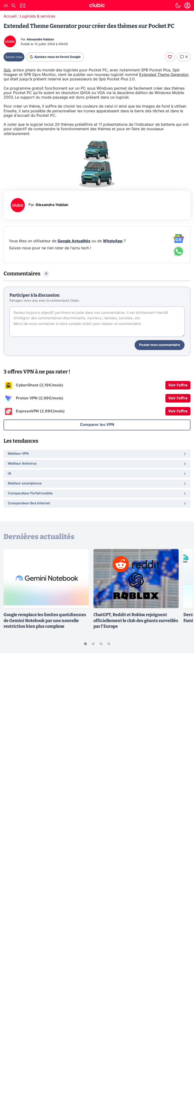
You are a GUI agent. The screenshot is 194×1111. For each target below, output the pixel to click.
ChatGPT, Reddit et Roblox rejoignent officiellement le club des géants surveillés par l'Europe (135, 620)
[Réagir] (170, 57)
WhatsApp (113, 241)
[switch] (178, 5)
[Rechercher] (13, 6)
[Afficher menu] (6, 5)
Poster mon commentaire (159, 345)
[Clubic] (97, 6)
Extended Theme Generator (163, 75)
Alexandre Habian (40, 39)
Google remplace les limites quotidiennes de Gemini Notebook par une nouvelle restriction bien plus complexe (45, 620)
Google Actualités (73, 241)
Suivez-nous (13, 57)
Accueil (10, 16)
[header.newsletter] (23, 6)
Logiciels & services (37, 16)
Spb (7, 70)
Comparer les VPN (97, 425)
